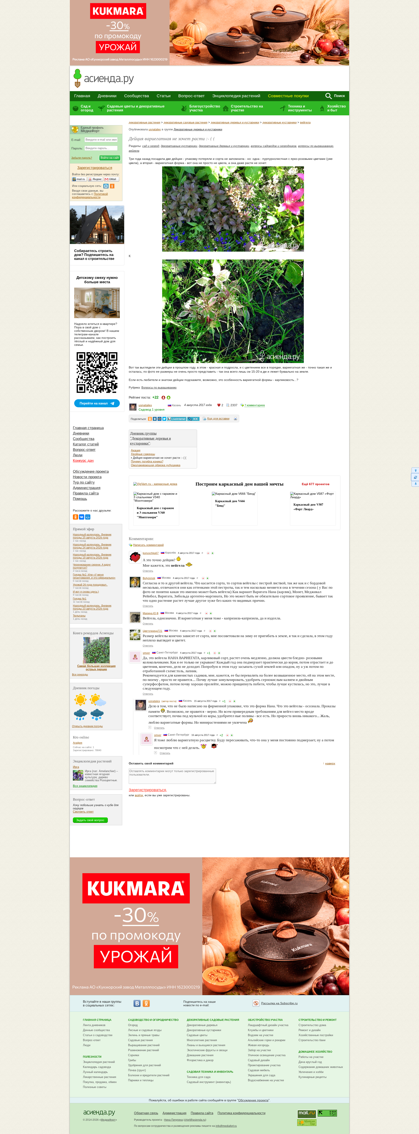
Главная (82, 96)
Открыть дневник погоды (87, 726)
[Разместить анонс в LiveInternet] (176, 419)
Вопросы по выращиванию (159, 387)
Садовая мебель (259, 1070)
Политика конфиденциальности (241, 1113)
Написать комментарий (148, 545)
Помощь (80, 499)
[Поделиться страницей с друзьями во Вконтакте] (155, 419)
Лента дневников (94, 1025)
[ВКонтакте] (81, 517)
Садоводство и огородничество (153, 1019)
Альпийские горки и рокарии (266, 1040)
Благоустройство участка (204, 108)
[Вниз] (415, 484)
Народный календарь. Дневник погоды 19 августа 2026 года (92, 556)
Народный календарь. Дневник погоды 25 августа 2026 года (92, 536)
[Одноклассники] (75, 517)
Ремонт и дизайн (310, 1030)
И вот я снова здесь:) (86, 591)
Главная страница (88, 428)
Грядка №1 (79, 598)
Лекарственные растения (99, 1077)
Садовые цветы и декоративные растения (136, 108)
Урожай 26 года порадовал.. (90, 584)
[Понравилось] (212, 553)
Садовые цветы (197, 1035)
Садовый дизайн (259, 1060)
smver (146, 653)
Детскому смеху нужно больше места (97, 280)
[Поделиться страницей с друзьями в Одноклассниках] (150, 419)
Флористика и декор (200, 1060)
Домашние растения (200, 1055)
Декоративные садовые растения (213, 1019)
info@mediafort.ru (226, 1125)
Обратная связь (146, 1113)
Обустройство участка (265, 1019)
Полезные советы (94, 1087)
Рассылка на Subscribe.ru (279, 1003)
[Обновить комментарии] (415, 477)
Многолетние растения (202, 1040)
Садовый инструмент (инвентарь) (209, 1082)
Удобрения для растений (144, 1065)
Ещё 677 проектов (316, 484)
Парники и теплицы (140, 1080)
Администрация (86, 488)
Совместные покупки (288, 96)
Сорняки (133, 1055)
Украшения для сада (261, 1075)
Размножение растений (143, 1050)
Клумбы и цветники (260, 1030)
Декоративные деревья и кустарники (198, 129)
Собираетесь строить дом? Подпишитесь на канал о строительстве (94, 255)
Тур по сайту (84, 482)
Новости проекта (87, 477)
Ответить (148, 571)
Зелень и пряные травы (143, 1035)
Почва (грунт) (137, 1070)
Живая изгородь (258, 1045)
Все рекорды (80, 674)
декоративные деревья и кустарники (235, 122)
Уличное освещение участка (266, 1055)
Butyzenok (149, 578)
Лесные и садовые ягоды (144, 1030)
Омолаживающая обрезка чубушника (155, 465)
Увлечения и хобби (311, 1072)
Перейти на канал (94, 403)
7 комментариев (255, 405)
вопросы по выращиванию (315, 146)
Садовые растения (140, 1040)
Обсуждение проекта (91, 471)
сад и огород (150, 146)
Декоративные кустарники (204, 1030)
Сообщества (136, 96)
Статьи (164, 96)
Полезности (92, 1056)
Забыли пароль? (81, 157)
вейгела (305, 122)
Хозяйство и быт (336, 108)
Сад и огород (87, 108)
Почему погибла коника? (147, 461)
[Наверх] (415, 470)
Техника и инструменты (300, 108)
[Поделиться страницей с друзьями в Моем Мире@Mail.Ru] (159, 419)
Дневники (107, 96)
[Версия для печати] (235, 419)
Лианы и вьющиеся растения (206, 1045)
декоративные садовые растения (185, 122)
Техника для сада (198, 1077)
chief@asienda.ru (194, 1119)
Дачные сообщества (96, 1030)
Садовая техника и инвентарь (210, 1071)
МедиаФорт (108, 1119)
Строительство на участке (247, 108)
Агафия (77, 742)
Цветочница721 (152, 631)
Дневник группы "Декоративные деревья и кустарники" (150, 438)
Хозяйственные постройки (316, 1035)
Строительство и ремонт (318, 1019)
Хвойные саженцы (143, 454)
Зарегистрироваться (147, 790)
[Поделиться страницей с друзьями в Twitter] (164, 419)
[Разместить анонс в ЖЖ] (193, 419)
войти (139, 795)
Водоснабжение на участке (266, 1080)
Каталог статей (86, 444)
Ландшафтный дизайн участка (268, 1025)
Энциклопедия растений (236, 96)
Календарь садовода (97, 1067)
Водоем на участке (260, 1035)
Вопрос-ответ (191, 96)
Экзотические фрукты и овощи (207, 1050)
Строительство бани (312, 1040)
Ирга (76, 767)
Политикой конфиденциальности (90, 195)
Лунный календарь (95, 1072)
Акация (135, 450)
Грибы (132, 1060)
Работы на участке (311, 1057)
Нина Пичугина (173, 1119)
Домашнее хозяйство (315, 1051)
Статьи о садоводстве (97, 1035)
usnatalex (155, 129)
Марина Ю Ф (150, 613)
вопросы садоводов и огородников (273, 146)
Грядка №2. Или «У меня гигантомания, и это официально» (94, 576)
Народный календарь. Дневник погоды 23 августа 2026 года (92, 607)
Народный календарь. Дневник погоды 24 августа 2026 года (92, 546)
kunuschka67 (151, 553)
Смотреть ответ (83, 811)
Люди (77, 455)
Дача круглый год (310, 1062)
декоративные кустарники (280, 122)
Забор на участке (259, 1050)
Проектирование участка (264, 1065)
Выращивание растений (144, 1045)
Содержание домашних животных (321, 1067)
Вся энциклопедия (85, 786)
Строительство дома (312, 1025)
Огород (133, 1025)
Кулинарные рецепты (312, 1077)
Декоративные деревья (202, 1025)
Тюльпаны (79, 615)
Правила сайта (86, 493)
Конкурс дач (83, 461)
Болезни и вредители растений (148, 1075)
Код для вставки (218, 418)
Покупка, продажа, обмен (100, 1082)
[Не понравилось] (208, 553)
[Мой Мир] (87, 517)
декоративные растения (144, 122)
